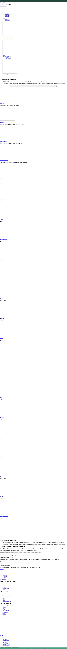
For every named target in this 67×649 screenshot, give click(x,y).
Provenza (1, 496)
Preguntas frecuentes (6, 584)
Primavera (2, 476)
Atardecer (1, 377)
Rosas (4, 594)
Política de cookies (6, 640)
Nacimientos (2, 122)
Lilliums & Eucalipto (3, 239)
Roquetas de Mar (5, 605)
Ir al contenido (2, 2)
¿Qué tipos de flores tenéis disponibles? (6, 557)
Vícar (3, 608)
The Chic (1, 219)
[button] (33, 557)
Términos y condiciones (6, 637)
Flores (4, 593)
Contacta (4, 585)
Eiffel (1, 397)
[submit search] (33, 86)
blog (1, 635)
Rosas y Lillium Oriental (4, 516)
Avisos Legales (5, 638)
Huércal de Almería (6, 610)
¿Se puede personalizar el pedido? (6, 561)
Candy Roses (2, 318)
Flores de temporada (3, 141)
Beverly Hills (2, 278)
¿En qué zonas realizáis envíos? (5, 565)
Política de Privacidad (6, 639)
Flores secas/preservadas (7, 596)
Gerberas (1, 298)
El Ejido (4, 609)
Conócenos (4, 583)
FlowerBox (2, 417)
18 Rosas (1, 338)
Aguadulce (4, 607)
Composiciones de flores (4, 160)
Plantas (4, 595)
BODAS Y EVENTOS (6, 626)
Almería (4, 606)
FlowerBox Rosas (3, 199)
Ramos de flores (2, 103)
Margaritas (2, 456)
